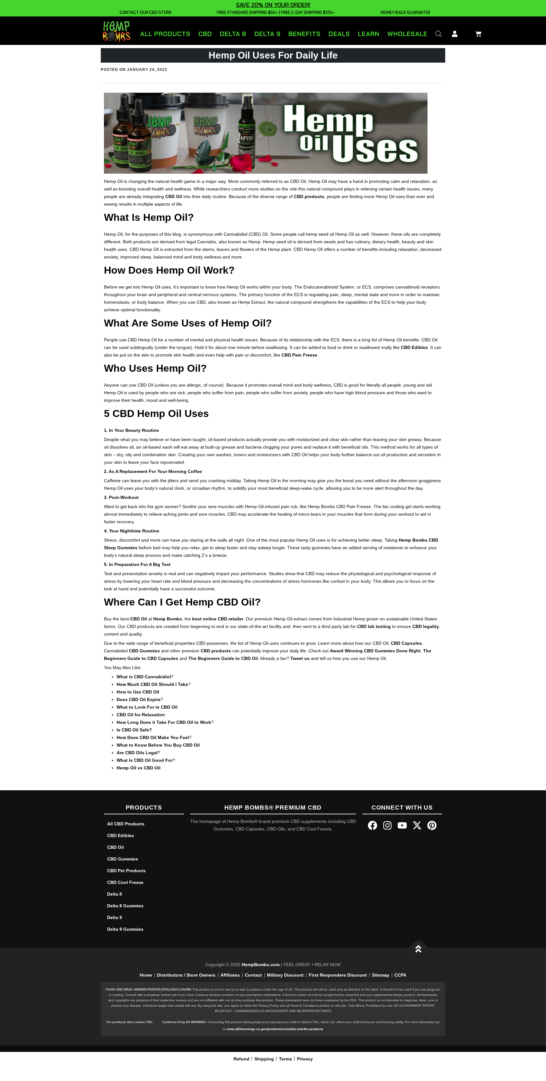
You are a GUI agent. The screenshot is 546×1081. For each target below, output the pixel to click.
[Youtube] (402, 825)
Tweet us (300, 658)
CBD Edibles (414, 347)
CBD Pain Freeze (299, 354)
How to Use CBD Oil (138, 691)
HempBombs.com (261, 964)
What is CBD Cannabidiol (144, 676)
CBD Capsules (406, 643)
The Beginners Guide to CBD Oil (223, 658)
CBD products (309, 196)
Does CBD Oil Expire (139, 699)
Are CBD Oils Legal (137, 752)
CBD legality (425, 626)
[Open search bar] (438, 34)
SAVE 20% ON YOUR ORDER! (273, 5)
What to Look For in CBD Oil (147, 707)
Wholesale (407, 34)
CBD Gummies (144, 650)
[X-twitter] (417, 825)
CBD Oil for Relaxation (141, 714)
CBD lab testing (374, 626)
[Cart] (477, 32)
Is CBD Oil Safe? (134, 729)
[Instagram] (387, 825)
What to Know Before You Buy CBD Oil (158, 745)
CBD (205, 34)
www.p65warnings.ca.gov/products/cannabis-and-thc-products (275, 1029)
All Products (165, 34)
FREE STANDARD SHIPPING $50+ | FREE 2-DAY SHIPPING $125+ (275, 12)
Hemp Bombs (167, 618)
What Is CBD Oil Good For (145, 760)
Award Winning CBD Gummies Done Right (375, 650)
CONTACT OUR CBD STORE (145, 12)
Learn (368, 34)
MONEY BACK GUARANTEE (404, 12)
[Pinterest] (432, 825)
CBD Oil (173, 196)
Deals (339, 34)
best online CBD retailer (217, 618)
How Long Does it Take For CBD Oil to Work (164, 722)
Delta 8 (233, 34)
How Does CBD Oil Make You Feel (153, 737)
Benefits (304, 34)
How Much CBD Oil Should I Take (152, 684)
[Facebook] (372, 825)
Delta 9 (267, 34)
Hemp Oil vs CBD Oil (139, 767)
